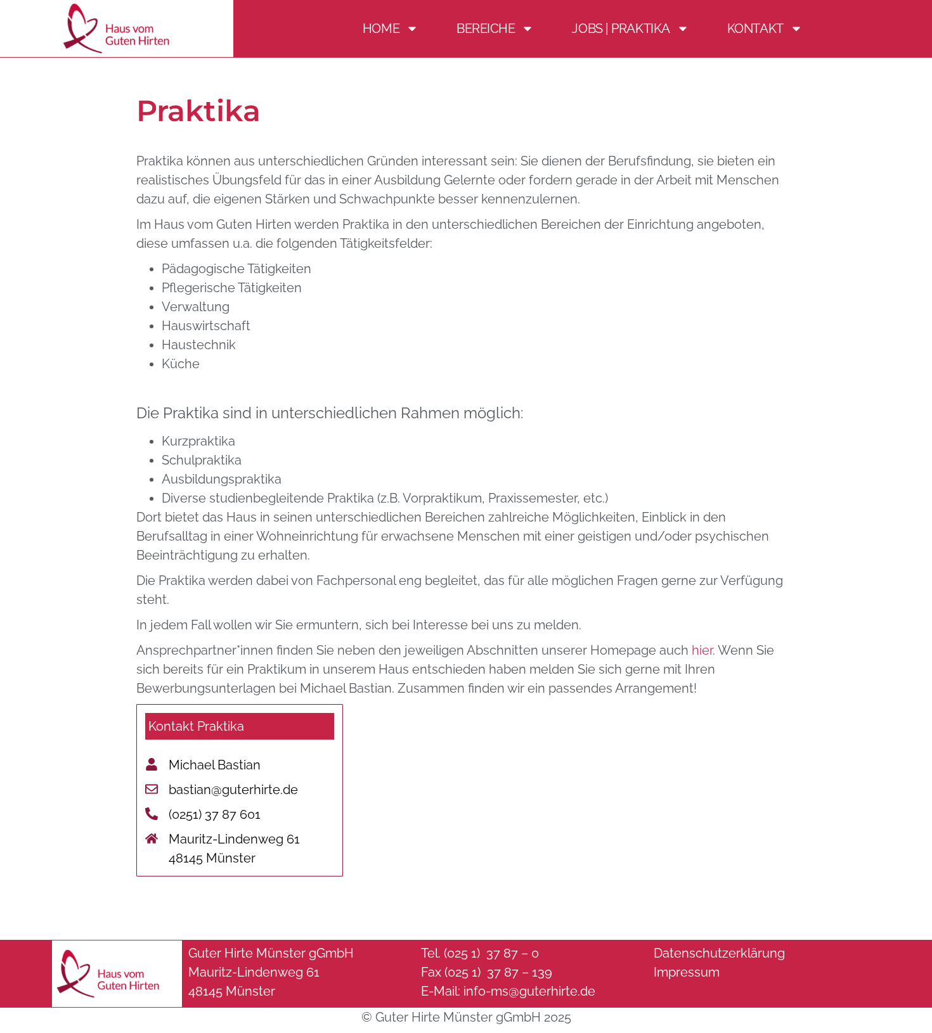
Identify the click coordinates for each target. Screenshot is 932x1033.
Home (381, 28)
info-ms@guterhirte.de (529, 991)
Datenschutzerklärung (719, 953)
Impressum (687, 972)
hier (702, 650)
